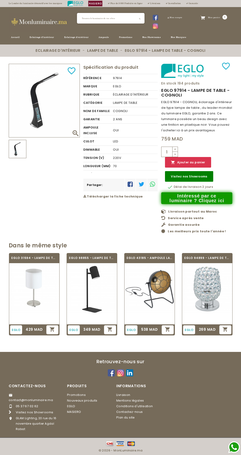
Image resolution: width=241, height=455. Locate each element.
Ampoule (104, 37)
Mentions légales (130, 400)
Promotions (126, 37)
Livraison (123, 395)
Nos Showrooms (151, 37)
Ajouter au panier (188, 162)
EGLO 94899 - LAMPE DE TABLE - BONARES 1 (207, 258)
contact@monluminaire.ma (31, 400)
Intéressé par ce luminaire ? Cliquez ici (196, 198)
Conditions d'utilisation (134, 406)
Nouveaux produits (82, 400)
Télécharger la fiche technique (114, 196)
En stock (168, 83)
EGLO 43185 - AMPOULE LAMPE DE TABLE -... (150, 258)
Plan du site (125, 417)
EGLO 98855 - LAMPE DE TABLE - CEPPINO (92, 258)
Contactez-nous (27, 385)
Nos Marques (178, 37)
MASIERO (74, 412)
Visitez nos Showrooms (189, 176)
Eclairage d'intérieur (42, 37)
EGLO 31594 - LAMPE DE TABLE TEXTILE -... (34, 258)
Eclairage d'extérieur (76, 37)
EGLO (71, 406)
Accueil (15, 37)
